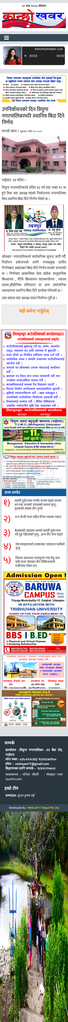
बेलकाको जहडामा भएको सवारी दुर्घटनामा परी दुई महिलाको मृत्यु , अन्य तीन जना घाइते (39, 533)
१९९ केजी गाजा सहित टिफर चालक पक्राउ (38, 517)
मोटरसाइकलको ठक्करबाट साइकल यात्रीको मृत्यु (40, 546)
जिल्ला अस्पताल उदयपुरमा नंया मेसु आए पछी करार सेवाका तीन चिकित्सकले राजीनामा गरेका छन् (37, 562)
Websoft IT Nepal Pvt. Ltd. (43, 807)
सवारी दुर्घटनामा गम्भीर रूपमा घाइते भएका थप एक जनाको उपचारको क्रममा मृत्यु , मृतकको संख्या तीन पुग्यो (38, 504)
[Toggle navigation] (6, 37)
